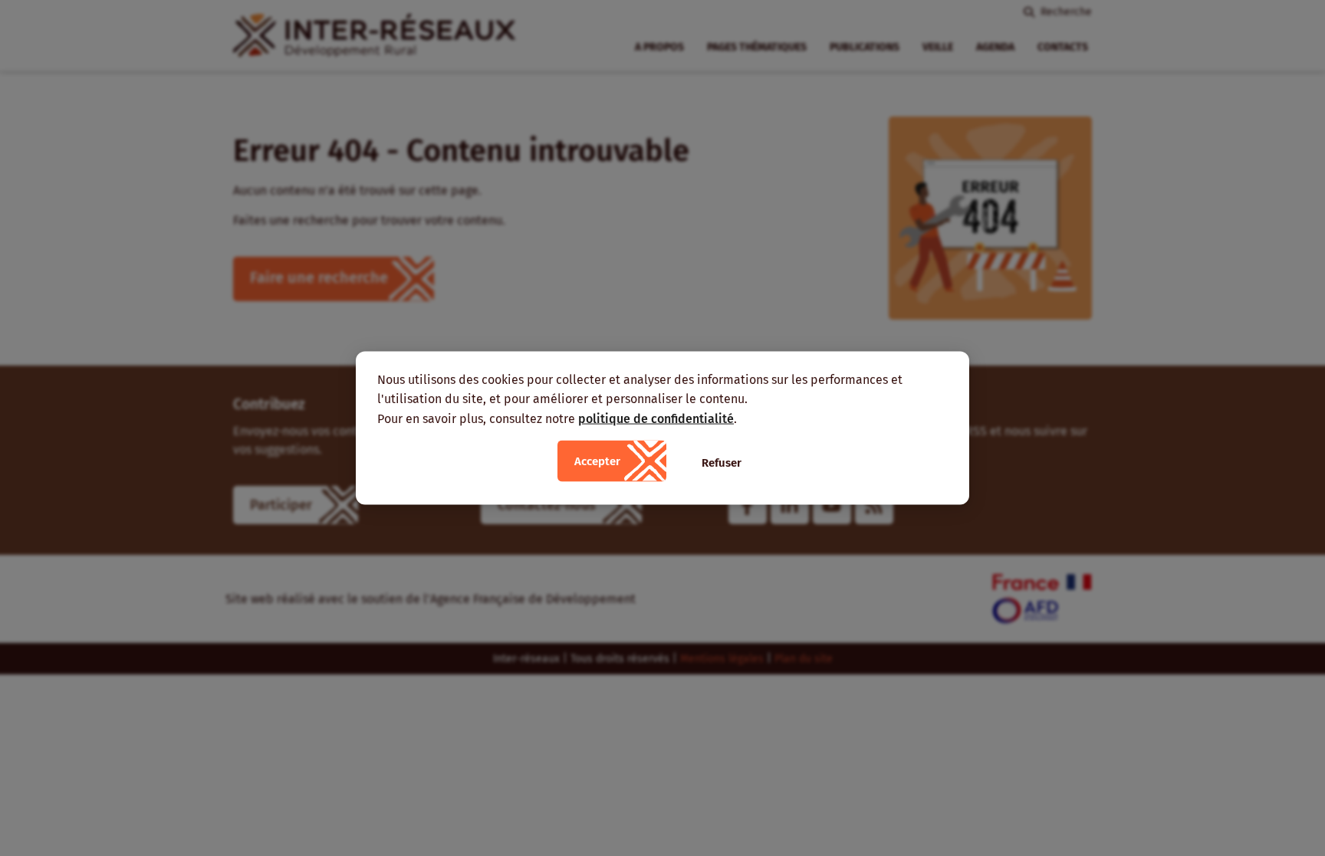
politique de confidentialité (656, 418)
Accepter (597, 461)
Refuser (721, 463)
